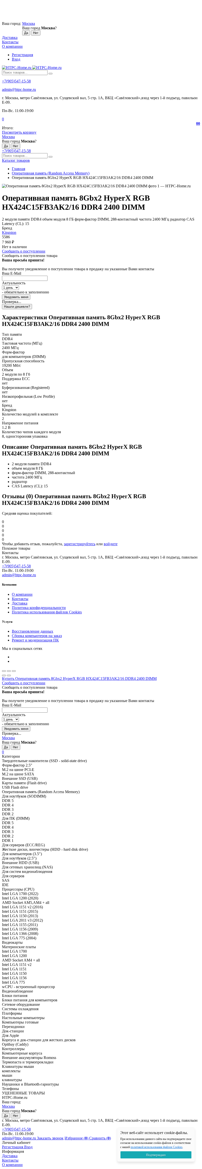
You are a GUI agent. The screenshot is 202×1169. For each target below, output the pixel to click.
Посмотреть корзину (19, 132)
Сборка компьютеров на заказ (37, 636)
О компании (12, 46)
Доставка (9, 37)
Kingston (9, 232)
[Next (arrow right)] (9, 675)
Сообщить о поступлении (23, 251)
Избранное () (77, 1138)
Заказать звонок (50, 1138)
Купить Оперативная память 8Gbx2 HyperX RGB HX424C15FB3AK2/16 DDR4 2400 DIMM (79, 678)
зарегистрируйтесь (79, 544)
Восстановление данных (32, 631)
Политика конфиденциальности (39, 608)
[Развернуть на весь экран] (9, 671)
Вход (16, 59)
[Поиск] (50, 73)
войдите (111, 544)
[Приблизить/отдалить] (14, 671)
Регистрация (22, 55)
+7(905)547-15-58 (16, 81)
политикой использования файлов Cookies (157, 1147)
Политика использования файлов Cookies (47, 612)
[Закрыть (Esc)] (4, 671)
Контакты (10, 42)
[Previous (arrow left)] (4, 675)
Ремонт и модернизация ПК (35, 640)
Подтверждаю (156, 1155)
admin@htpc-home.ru (19, 89)
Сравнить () (100, 1138)
